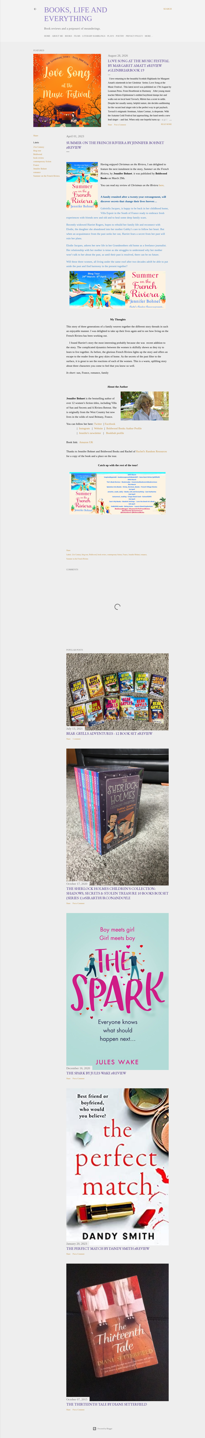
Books (68, 36)
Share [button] (110, 125)
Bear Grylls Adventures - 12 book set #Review (109, 733)
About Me (57, 36)
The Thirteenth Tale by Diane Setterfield (106, 1404)
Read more (166, 124)
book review (38, 158)
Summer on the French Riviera (46, 176)
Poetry (120, 36)
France (36, 165)
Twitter (98, 423)
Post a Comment (120, 125)
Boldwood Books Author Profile (124, 428)
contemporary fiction (42, 161)
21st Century (38, 147)
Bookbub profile (115, 433)
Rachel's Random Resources (151, 451)
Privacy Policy (134, 36)
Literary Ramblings (93, 36)
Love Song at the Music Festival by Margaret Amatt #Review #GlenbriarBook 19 (138, 66)
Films (77, 36)
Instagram (84, 428)
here (161, 185)
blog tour (37, 151)
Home (47, 36)
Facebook (110, 423)
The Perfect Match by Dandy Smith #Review (107, 1248)
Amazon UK (86, 442)
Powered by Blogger (105, 1429)
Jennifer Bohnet (40, 169)
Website (98, 428)
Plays (110, 36)
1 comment (76, 739)
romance (37, 172)
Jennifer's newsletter (90, 433)
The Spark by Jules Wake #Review (96, 1073)
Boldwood (37, 154)
